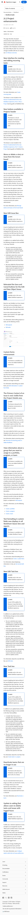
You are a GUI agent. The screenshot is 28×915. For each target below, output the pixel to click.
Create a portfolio (10, 508)
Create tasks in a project (14, 757)
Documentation (8, 12)
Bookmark (7, 28)
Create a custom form (18, 558)
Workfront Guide (10, 15)
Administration (10, 31)
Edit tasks (8, 327)
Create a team (9, 513)
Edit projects (9, 325)
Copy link (14, 28)
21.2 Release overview (11, 52)
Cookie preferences (7, 906)
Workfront (16, 12)
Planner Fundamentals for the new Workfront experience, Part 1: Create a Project (13, 147)
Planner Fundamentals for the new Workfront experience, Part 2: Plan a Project (13, 102)
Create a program (10, 511)
